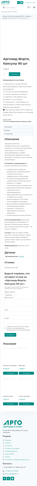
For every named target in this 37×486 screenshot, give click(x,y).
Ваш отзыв (9, 297)
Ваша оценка (10, 292)
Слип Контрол (24, 396)
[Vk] (4, 478)
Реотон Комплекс (10, 365)
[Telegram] (21, 2)
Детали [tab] (7, 130)
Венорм (22, 365)
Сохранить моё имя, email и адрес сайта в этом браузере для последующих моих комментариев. (18, 328)
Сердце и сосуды (26, 121)
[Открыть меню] (34, 9)
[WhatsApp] (18, 2)
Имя (7, 310)
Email (7, 318)
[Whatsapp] (8, 478)
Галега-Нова (8, 396)
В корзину (14, 74)
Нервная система (15, 121)
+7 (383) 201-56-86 (30, 2)
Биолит (21, 256)
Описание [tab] (8, 127)
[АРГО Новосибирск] (6, 2)
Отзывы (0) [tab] (8, 134)
